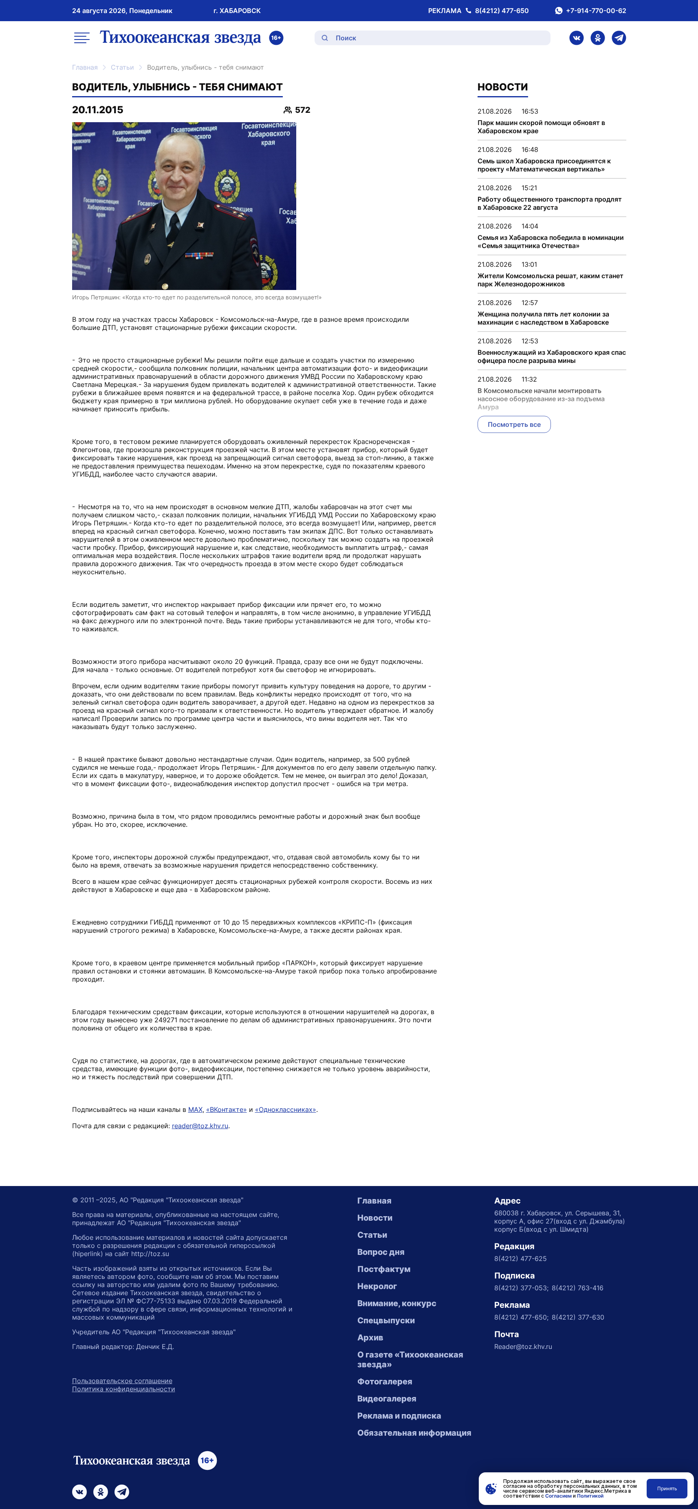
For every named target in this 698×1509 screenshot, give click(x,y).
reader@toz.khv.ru (200, 1126)
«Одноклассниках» (285, 1109)
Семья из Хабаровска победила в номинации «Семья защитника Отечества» (551, 241)
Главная (85, 67)
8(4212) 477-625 (520, 1258)
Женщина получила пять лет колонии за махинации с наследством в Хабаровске (543, 318)
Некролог (377, 1286)
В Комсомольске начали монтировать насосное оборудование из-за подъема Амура (541, 399)
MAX (195, 1109)
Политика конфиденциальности (123, 1389)
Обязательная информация (414, 1433)
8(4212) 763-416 (577, 1288)
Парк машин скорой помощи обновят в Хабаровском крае (541, 127)
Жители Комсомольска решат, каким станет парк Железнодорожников (550, 280)
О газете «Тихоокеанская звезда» (410, 1359)
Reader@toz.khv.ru (523, 1346)
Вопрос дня (381, 1252)
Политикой (590, 1496)
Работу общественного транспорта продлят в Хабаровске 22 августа (550, 203)
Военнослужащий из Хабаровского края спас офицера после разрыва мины (552, 356)
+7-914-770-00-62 (596, 11)
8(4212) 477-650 (502, 11)
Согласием (558, 1496)
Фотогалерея (384, 1381)
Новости (374, 1218)
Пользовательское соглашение (122, 1381)
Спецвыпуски (386, 1320)
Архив (370, 1337)
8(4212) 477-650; (521, 1317)
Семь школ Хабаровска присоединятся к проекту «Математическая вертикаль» (544, 165)
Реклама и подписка (399, 1416)
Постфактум (383, 1269)
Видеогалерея (386, 1399)
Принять (667, 1488)
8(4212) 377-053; (521, 1288)
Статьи (122, 67)
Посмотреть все (514, 424)
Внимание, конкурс (396, 1303)
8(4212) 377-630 (578, 1317)
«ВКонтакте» (226, 1109)
